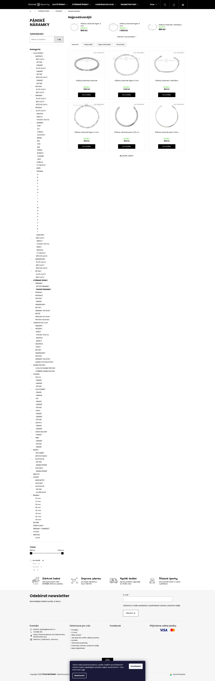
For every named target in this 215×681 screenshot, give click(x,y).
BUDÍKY (36, 450)
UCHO (37, 538)
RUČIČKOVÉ (39, 459)
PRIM (37, 438)
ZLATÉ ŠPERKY (38, 53)
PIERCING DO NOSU (42, 316)
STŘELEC (40, 132)
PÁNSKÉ (39, 301)
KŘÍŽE (39, 168)
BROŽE (37, 313)
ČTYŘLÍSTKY (41, 165)
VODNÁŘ (40, 156)
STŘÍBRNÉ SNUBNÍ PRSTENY (45, 371)
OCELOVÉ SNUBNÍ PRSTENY (45, 368)
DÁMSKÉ (40, 65)
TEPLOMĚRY (39, 453)
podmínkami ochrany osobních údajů (164, 605)
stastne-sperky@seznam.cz (44, 629)
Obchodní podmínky (79, 643)
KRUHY (38, 347)
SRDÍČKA (40, 114)
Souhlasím (136, 666)
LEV (38, 129)
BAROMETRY (40, 480)
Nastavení (79, 675)
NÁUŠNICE (39, 56)
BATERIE (36, 522)
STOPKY (36, 532)
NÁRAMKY (39, 95)
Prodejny (74, 630)
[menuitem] (60, 4)
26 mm (38, 519)
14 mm (38, 501)
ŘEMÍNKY (36, 495)
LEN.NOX (38, 422)
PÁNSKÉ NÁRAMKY (43, 289)
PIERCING (36, 535)
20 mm (38, 510)
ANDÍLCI (39, 117)
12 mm (38, 498)
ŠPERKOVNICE (38, 525)
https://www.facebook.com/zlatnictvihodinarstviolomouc (49, 635)
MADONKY (40, 235)
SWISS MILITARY (41, 432)
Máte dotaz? (76, 635)
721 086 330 (37, 632)
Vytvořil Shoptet (179, 674)
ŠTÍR (38, 144)
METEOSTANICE (41, 456)
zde (83, 669)
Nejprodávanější (104, 44)
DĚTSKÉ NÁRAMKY (42, 286)
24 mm (38, 516)
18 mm (38, 507)
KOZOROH (41, 135)
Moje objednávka (78, 648)
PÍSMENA (40, 171)
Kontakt (74, 640)
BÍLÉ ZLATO (40, 59)
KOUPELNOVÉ (41, 492)
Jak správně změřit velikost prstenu (85, 638)
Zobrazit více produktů (126, 37)
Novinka (37, 567)
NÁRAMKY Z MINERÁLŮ (41, 529)
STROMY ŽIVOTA (43, 120)
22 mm (38, 513)
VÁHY (39, 159)
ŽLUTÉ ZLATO (41, 68)
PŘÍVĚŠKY (38, 329)
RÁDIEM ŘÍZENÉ (41, 465)
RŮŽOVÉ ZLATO (41, 77)
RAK (38, 147)
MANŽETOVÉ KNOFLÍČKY (44, 362)
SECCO (38, 377)
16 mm (38, 504)
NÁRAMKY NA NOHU (42, 310)
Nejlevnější (88, 44)
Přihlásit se (130, 613)
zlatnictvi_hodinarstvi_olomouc (45, 639)
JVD (36, 398)
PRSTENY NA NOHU (42, 320)
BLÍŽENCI (40, 153)
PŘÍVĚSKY (38, 107)
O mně (74, 632)
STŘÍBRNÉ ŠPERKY (40, 280)
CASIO (37, 410)
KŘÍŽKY (39, 247)
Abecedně (120, 44)
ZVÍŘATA (40, 162)
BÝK (38, 141)
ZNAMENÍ (40, 123)
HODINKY (36, 374)
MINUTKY (36, 474)
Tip (35, 570)
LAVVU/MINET (40, 389)
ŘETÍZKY (38, 271)
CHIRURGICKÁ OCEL (40, 323)
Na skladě (38, 560)
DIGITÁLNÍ (39, 468)
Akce (36, 564)
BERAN (39, 138)
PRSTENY (38, 86)
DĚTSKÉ (39, 62)
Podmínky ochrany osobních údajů (85, 645)
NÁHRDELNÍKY (40, 259)
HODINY (36, 477)
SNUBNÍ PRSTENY (39, 365)
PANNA (39, 150)
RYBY (39, 126)
